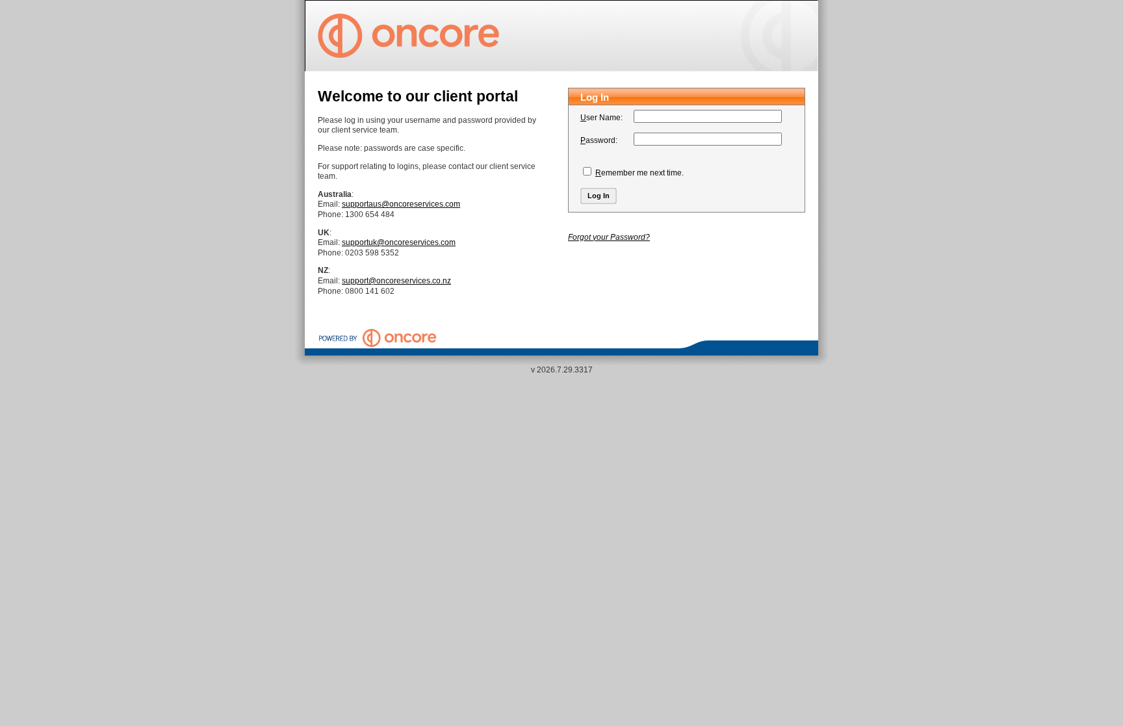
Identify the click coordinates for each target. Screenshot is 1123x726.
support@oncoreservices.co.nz (396, 280)
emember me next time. (639, 172)
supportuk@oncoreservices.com (399, 242)
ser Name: (601, 117)
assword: (598, 140)
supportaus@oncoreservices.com (401, 204)
